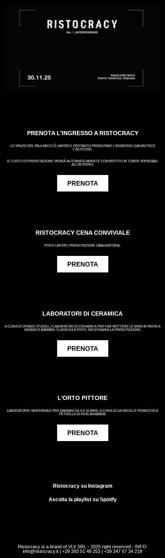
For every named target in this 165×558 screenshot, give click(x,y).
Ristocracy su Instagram (83, 486)
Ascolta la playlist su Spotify (83, 499)
